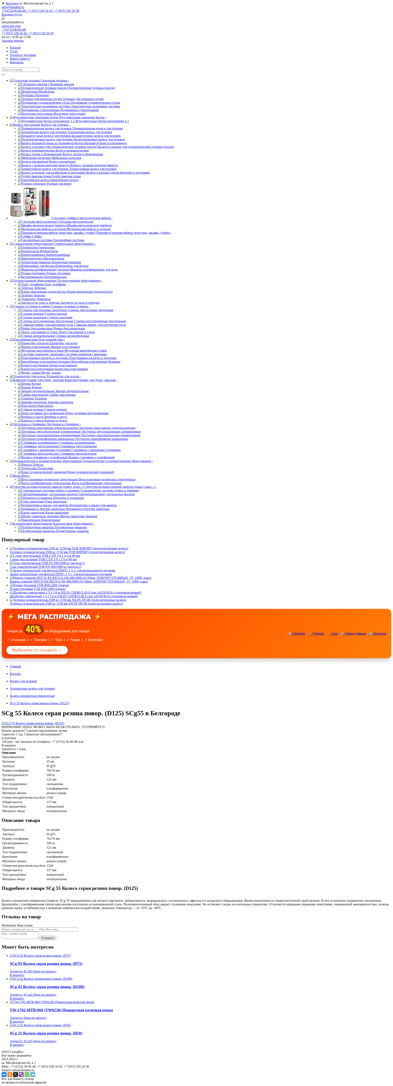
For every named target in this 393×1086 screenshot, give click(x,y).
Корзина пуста (12, 14)
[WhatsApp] (27, 1074)
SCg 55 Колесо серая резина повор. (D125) (39, 703)
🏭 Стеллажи (296, 634)
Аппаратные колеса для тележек (32, 688)
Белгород (12, 3)
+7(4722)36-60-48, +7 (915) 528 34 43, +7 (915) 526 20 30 (40, 10)
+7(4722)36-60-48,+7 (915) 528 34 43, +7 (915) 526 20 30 (28, 31)
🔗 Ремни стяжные (353, 634)
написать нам (11, 26)
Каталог (15, 47)
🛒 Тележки (315, 634)
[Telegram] (32, 1074)
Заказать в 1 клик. (14, 749)
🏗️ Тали (332, 634)
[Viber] (21, 1074)
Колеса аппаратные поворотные (32, 696)
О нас (14, 51)
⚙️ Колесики (377, 634)
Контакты (17, 62)
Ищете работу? (20, 58)
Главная (15, 666)
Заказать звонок (13, 40)
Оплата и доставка (23, 55)
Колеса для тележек (23, 681)
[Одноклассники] (9, 1074)
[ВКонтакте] (4, 1074)
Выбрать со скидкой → (37, 650)
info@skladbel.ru (13, 7)
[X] (15, 1074)
